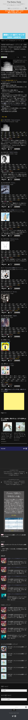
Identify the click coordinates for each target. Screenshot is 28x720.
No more (15, 291)
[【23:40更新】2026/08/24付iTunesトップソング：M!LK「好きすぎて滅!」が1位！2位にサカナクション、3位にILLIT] (3, 587)
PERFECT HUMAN (13, 152)
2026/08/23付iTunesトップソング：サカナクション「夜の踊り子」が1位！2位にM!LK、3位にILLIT (17, 598)
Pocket (24, 57)
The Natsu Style (14, 2)
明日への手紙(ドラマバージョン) (15, 210)
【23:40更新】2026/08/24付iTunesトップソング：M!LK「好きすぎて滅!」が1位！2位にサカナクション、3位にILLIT (17, 589)
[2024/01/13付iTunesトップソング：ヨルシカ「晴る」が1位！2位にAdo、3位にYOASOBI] (20, 426)
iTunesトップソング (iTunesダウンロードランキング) (12, 40)
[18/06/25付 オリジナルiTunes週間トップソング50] (3, 676)
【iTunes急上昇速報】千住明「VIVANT (14, 11)
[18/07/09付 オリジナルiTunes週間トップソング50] (3, 662)
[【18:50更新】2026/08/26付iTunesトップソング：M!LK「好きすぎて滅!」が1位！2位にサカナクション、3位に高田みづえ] (3, 569)
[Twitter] (24, 448)
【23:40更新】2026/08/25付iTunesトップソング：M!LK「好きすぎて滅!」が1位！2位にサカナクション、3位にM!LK (17, 581)
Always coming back (15, 120)
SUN (9, 339)
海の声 (15, 315)
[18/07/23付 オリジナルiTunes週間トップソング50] (3, 649)
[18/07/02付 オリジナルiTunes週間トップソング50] (3, 669)
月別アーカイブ (4, 688)
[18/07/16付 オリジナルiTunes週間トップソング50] (3, 655)
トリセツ (11, 363)
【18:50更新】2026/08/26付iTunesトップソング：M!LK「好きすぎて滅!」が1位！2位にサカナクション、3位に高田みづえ (17, 572)
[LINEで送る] (4, 57)
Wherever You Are (14, 239)
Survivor (13, 182)
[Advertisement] (14, 23)
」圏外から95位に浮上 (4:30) (14, 12)
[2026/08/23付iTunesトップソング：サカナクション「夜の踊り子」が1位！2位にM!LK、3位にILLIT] (3, 596)
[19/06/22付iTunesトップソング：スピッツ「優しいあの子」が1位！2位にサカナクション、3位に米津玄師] (7, 426)
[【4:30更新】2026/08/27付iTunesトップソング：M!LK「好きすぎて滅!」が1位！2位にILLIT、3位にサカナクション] (3, 560)
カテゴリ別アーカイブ (6, 697)
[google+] (26, 448)
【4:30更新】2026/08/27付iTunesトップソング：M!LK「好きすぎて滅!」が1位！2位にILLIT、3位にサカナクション (16, 563)
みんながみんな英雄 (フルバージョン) (13, 267)
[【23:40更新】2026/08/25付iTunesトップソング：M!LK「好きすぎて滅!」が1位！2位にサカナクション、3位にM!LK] (3, 578)
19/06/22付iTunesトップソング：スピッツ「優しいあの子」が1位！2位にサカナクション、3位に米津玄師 (6, 436)
